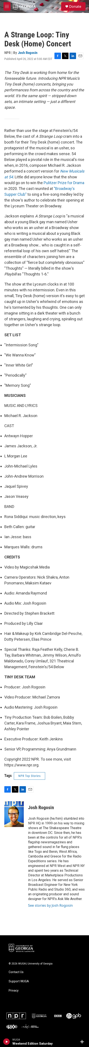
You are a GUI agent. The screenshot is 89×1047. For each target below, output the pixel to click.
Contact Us (16, 972)
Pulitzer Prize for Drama (64, 182)
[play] (6, 1041)
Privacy (14, 990)
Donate (75, 6)
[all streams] (83, 1041)
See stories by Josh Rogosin (50, 905)
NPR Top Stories (29, 776)
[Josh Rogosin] (14, 814)
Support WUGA (19, 981)
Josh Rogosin (27, 52)
